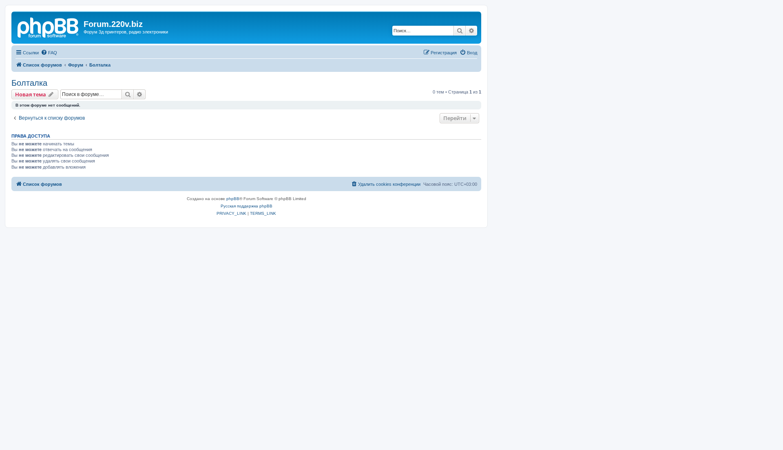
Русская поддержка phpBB (246, 206)
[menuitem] (49, 53)
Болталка (29, 82)
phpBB (232, 198)
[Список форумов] (48, 26)
